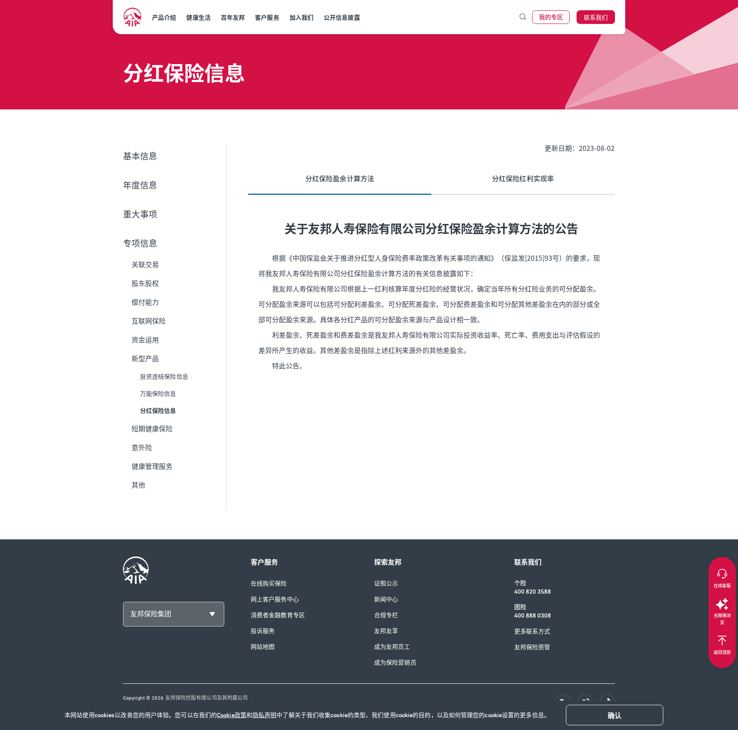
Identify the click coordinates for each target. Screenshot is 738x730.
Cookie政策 (231, 715)
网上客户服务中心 (275, 599)
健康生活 (198, 17)
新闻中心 (386, 599)
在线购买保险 (269, 583)
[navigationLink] (132, 17)
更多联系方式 (532, 631)
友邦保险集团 (150, 614)
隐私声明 (264, 715)
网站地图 (263, 647)
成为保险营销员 (395, 662)
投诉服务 (263, 631)
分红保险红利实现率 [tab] (523, 179)
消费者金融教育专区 (278, 615)
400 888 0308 (532, 615)
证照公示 (386, 583)
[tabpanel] (431, 299)
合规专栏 (386, 615)
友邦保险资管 (532, 647)
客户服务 (267, 17)
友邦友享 (386, 631)
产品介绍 (164, 17)
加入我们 (301, 17)
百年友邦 (233, 17)
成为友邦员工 (392, 647)
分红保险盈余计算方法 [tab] (339, 179)
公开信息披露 (342, 17)
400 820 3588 (532, 591)
